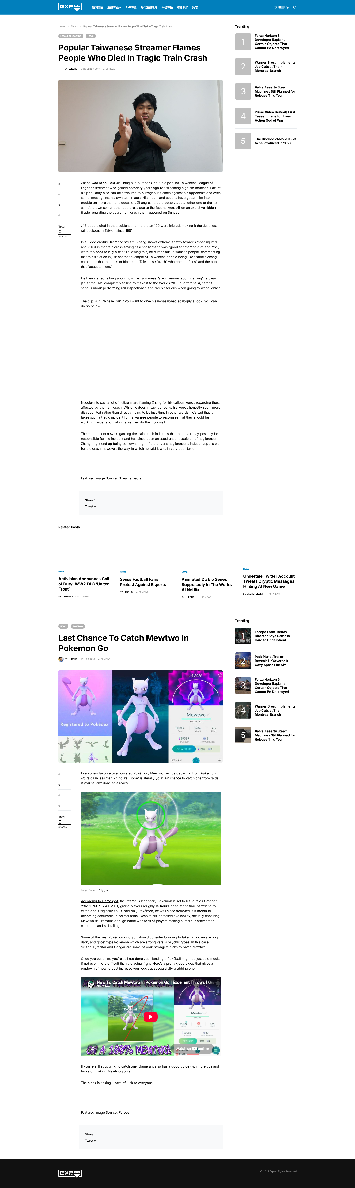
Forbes (124, 1112)
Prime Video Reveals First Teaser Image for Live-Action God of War (275, 116)
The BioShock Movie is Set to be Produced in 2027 (275, 141)
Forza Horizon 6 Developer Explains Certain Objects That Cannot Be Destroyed (272, 41)
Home (61, 26)
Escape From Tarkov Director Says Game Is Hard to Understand (272, 636)
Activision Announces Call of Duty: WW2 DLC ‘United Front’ (84, 584)
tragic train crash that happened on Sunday (146, 212)
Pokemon (78, 626)
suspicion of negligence (197, 439)
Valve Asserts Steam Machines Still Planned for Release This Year (275, 91)
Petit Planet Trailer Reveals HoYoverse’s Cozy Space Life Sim (271, 661)
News (74, 26)
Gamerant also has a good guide (164, 1066)
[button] (281, 7)
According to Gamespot (99, 901)
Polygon (103, 890)
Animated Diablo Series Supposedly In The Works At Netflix (207, 584)
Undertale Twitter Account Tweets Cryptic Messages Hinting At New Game (269, 581)
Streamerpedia (130, 478)
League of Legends (70, 36)
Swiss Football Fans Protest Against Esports (143, 582)
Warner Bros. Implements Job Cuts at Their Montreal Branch (275, 66)
